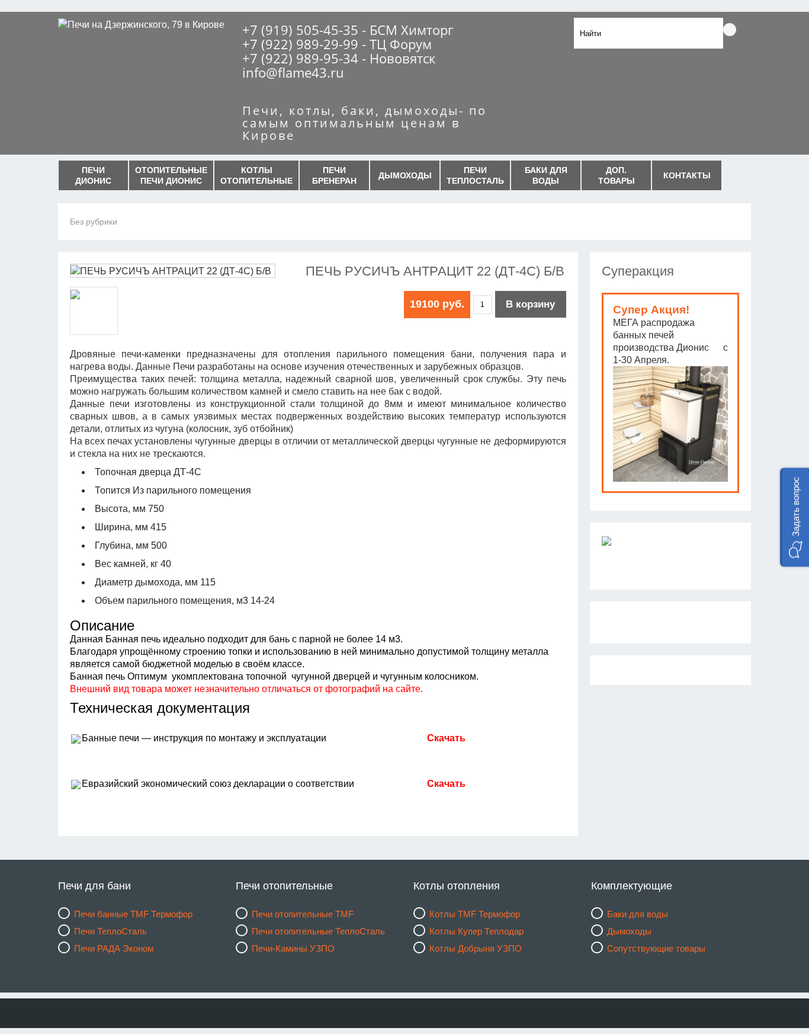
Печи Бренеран (334, 175)
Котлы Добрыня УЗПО (475, 948)
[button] (794, 517)
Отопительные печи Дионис (171, 175)
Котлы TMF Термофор (474, 914)
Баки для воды (546, 175)
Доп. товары (616, 175)
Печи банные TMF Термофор (133, 914)
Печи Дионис (93, 175)
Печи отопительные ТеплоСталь (318, 931)
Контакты (687, 175)
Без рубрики (93, 221)
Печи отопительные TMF (303, 914)
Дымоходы (405, 175)
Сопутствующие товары (656, 948)
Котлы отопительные (256, 175)
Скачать (446, 784)
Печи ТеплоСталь (475, 175)
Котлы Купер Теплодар (476, 931)
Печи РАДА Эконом (113, 948)
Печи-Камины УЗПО (293, 948)
